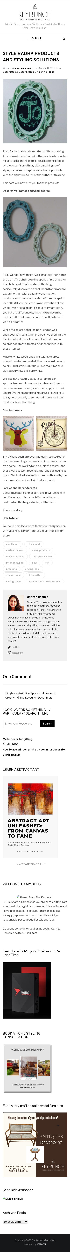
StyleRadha (47, 71)
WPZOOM (41, 1244)
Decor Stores (26, 71)
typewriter (35, 575)
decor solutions (15, 556)
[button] (35, 38)
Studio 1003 (11, 744)
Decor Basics (10, 71)
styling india (32, 569)
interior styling (15, 562)
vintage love (13, 581)
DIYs (37, 71)
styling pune (13, 575)
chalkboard (12, 544)
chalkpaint (34, 544)
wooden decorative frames (45, 581)
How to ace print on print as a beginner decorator (34, 749)
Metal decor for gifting (17, 739)
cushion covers (15, 550)
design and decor (43, 556)
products (11, 569)
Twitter (15, 647)
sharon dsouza (23, 68)
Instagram (17, 652)
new (34, 562)
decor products (41, 550)
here (34, 933)
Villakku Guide (12, 755)
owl (47, 562)
